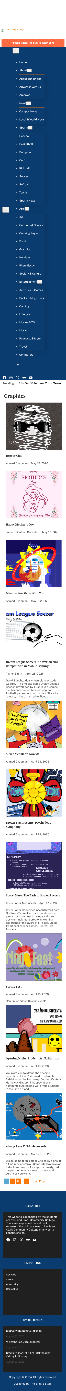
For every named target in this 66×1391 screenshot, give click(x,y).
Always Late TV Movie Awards (26, 1146)
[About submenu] (29, 70)
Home (23, 62)
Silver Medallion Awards (22, 754)
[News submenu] (28, 103)
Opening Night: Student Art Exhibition (32, 1058)
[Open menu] (5, 210)
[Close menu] (16, 50)
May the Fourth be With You (25, 593)
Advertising (12, 1284)
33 (26, 1181)
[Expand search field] (18, 367)
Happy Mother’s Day (20, 524)
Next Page (39, 1181)
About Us (11, 1274)
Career (10, 1279)
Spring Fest (14, 986)
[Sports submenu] (30, 128)
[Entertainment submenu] (39, 282)
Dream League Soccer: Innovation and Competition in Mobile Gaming (32, 664)
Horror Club (14, 455)
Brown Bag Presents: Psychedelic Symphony (28, 824)
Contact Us (12, 1289)
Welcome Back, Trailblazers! (23, 1341)
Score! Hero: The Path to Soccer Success (33, 895)
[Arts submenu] (27, 209)
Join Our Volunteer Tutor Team (40, 383)
